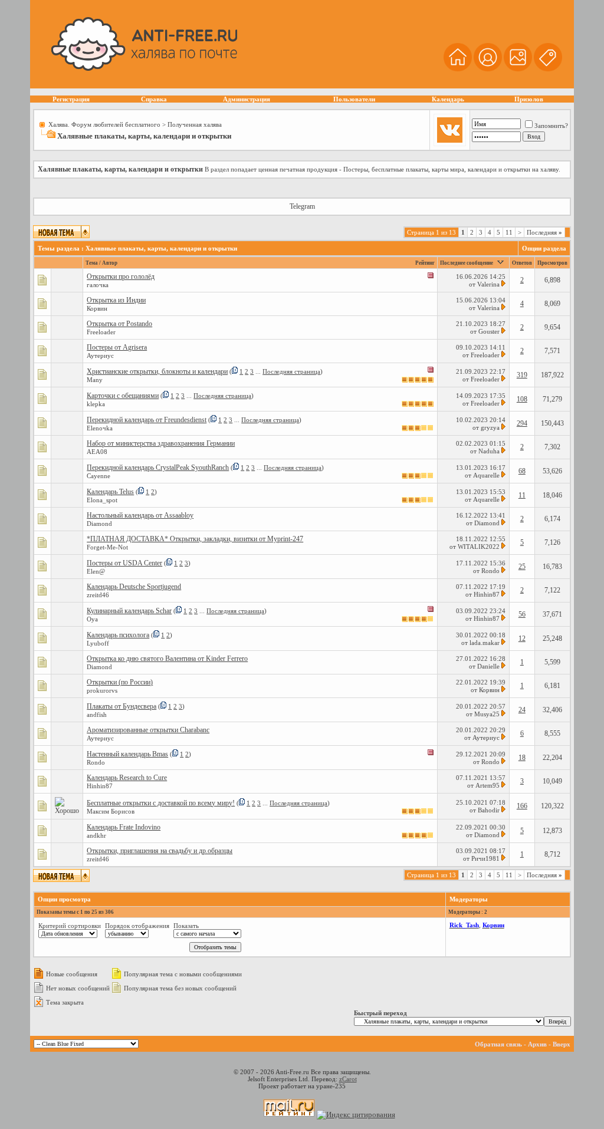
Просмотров (552, 263)
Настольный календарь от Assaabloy (140, 515)
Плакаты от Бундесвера (121, 706)
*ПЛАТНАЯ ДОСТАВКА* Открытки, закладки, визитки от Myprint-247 (195, 539)
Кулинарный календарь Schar (129, 611)
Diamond (487, 522)
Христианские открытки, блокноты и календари (157, 371)
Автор (109, 263)
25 (522, 566)
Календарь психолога (118, 635)
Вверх (561, 1044)
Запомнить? (551, 125)
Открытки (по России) (120, 682)
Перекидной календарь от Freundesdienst (146, 420)
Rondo (490, 570)
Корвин (489, 689)
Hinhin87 (487, 594)
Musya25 (487, 713)
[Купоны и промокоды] (548, 69)
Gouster (489, 331)
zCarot (348, 1078)
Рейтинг (425, 263)
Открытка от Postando (119, 324)
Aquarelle (486, 475)
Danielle (488, 666)
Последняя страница (291, 371)
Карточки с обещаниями (123, 395)
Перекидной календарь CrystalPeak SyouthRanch (158, 467)
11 (509, 232)
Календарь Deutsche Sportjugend (134, 586)
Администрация (246, 99)
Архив (537, 1044)
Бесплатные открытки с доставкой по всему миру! (161, 803)
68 (522, 471)
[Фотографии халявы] (518, 69)
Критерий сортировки (69, 925)
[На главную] (458, 69)
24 (522, 710)
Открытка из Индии (116, 300)
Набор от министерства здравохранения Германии (161, 443)
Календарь (448, 99)
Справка (154, 99)
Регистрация (71, 99)
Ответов (522, 263)
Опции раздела (544, 248)
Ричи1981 (485, 858)
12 (522, 638)
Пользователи (354, 99)
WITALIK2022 (479, 546)
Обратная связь (498, 1044)
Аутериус (486, 737)
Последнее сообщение (466, 263)
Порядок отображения (137, 925)
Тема (92, 263)
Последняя (544, 232)
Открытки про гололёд (121, 276)
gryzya (490, 427)
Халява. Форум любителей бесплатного (104, 124)
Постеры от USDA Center (124, 563)
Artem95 (487, 785)
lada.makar (485, 642)
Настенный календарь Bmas (127, 754)
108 (522, 399)
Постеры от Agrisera (117, 347)
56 (522, 614)
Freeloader (485, 354)
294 (522, 423)
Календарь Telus (110, 492)
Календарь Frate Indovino (123, 827)
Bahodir (489, 810)
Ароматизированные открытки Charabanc (148, 730)
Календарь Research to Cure (127, 777)
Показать (186, 925)
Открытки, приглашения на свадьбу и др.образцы (159, 851)
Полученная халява (195, 124)
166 (522, 806)
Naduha (489, 451)
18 (522, 757)
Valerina (488, 284)
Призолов (528, 99)
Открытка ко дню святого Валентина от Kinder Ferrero (167, 658)
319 (522, 375)
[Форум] (488, 69)
